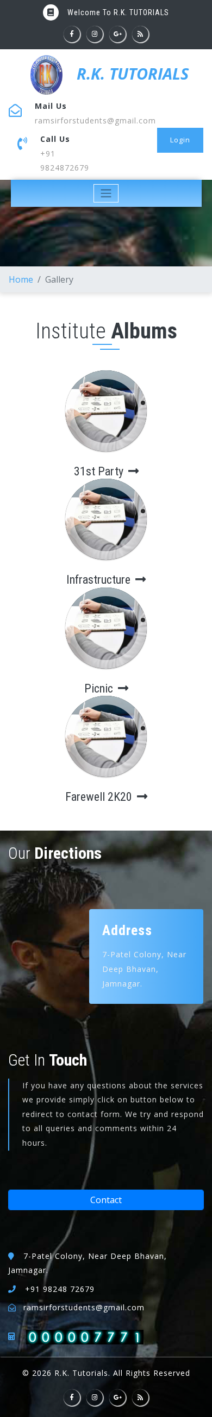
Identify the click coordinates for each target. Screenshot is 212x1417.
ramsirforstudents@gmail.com (95, 120)
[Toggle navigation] (106, 193)
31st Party (100, 471)
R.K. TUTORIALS (130, 73)
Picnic (100, 688)
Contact (106, 1200)
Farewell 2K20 (100, 797)
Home (21, 279)
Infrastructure (99, 579)
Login (180, 140)
